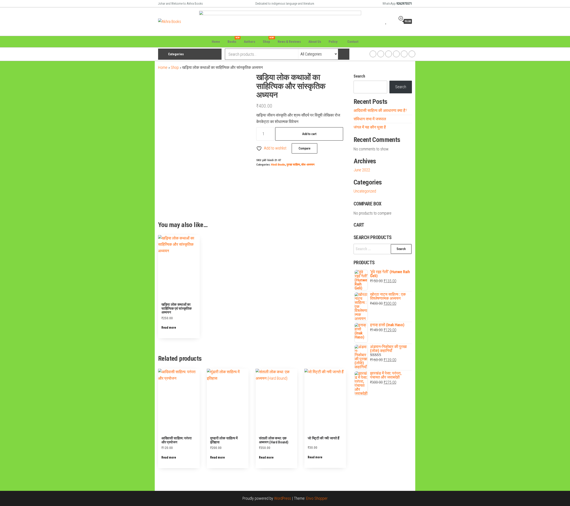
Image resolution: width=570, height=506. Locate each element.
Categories (176, 54)
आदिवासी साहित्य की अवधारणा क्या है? (380, 110)
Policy (333, 42)
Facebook (373, 54)
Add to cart (309, 134)
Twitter (388, 54)
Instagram (380, 54)
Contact (352, 42)
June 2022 (362, 170)
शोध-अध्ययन (307, 164)
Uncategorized (365, 191)
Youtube (396, 54)
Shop (268, 40)
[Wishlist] (386, 21)
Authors (249, 42)
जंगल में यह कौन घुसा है (370, 127)
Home (216, 42)
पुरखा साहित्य (293, 164)
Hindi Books (278, 164)
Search (359, 76)
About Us (314, 42)
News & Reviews (289, 42)
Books (234, 40)
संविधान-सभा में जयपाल (370, 119)
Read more (168, 327)
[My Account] (391, 21)
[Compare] (381, 21)
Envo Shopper (317, 498)
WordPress (282, 498)
